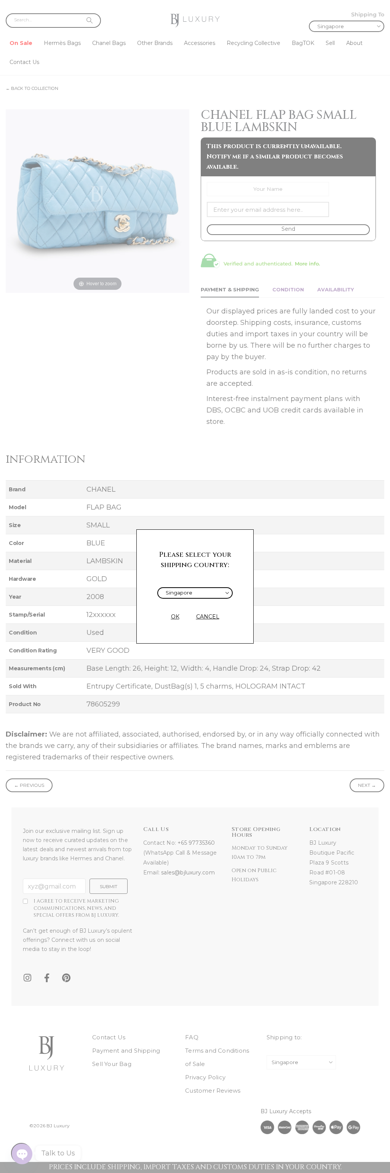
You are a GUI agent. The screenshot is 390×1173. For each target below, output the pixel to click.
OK (175, 616)
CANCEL (207, 616)
